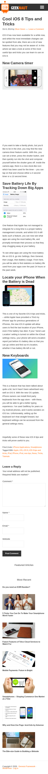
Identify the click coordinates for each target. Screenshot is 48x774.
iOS (21, 450)
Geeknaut (13, 7)
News (34, 453)
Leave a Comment (36, 29)
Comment (7, 481)
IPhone (15, 453)
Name (5, 512)
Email (5, 526)
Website (6, 539)
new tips (27, 453)
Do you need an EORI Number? (16, 587)
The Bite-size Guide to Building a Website (20, 751)
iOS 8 (26, 450)
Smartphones (36, 447)
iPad (10, 453)
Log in (15, 768)
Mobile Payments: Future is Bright (17, 670)
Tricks (40, 453)
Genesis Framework (27, 766)
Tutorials (6, 456)
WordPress (7, 768)
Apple (16, 450)
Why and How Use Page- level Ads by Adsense (23, 725)
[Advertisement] (24, 119)
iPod (21, 453)
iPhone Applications (21, 447)
